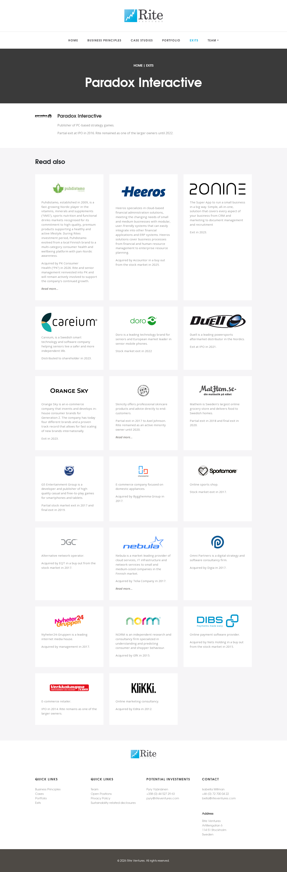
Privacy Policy (100, 798)
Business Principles (104, 40)
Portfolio (171, 40)
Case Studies (142, 40)
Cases (39, 793)
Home (73, 40)
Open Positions (101, 793)
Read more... (49, 289)
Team (212, 40)
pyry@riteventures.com (162, 798)
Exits (194, 40)
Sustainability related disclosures (113, 802)
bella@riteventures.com (219, 798)
